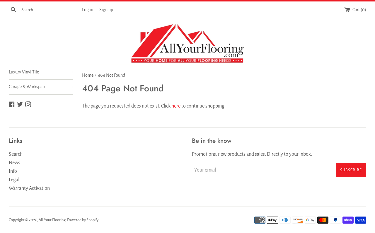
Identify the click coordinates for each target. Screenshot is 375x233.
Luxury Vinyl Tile (41, 72)
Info (13, 171)
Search (16, 154)
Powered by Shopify (82, 220)
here (175, 106)
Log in (87, 9)
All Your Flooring (52, 220)
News (14, 162)
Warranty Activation (29, 188)
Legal (14, 179)
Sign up (106, 9)
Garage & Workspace (41, 86)
